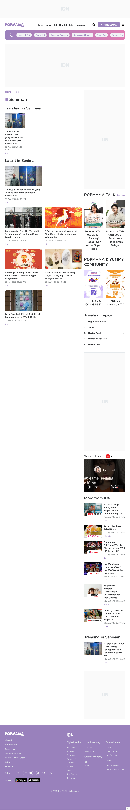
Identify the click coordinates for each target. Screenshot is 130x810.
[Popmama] (14, 25)
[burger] (123, 25)
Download (9, 780)
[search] (94, 25)
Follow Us (9, 773)
